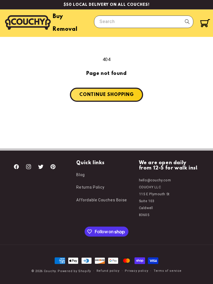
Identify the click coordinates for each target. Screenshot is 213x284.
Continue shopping (106, 94)
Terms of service (168, 271)
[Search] (187, 22)
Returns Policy (90, 187)
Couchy (50, 271)
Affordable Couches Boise (101, 200)
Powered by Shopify (74, 271)
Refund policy (108, 271)
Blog (80, 175)
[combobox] (143, 22)
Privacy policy (136, 271)
